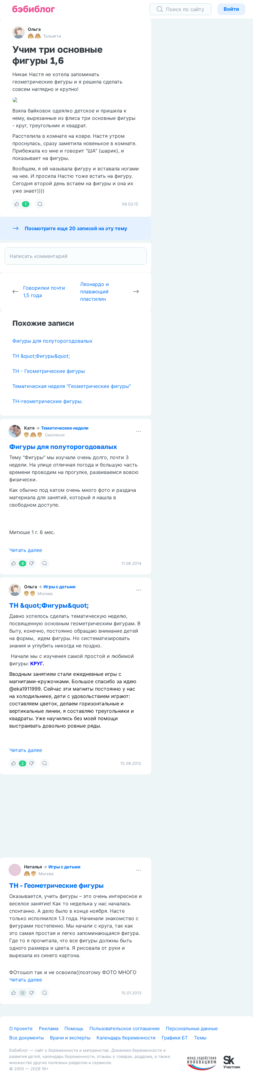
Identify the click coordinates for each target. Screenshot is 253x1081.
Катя (29, 427)
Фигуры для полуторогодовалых (52, 341)
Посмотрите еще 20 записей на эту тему (76, 228)
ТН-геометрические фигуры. (47, 401)
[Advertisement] (206, 114)
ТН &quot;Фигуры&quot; (41, 356)
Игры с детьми (60, 685)
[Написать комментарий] (75, 256)
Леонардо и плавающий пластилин (94, 291)
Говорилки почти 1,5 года (44, 291)
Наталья (33, 966)
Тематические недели (65, 427)
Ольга (34, 29)
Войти (231, 9)
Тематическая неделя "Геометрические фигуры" (71, 386)
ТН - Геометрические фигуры (48, 371)
